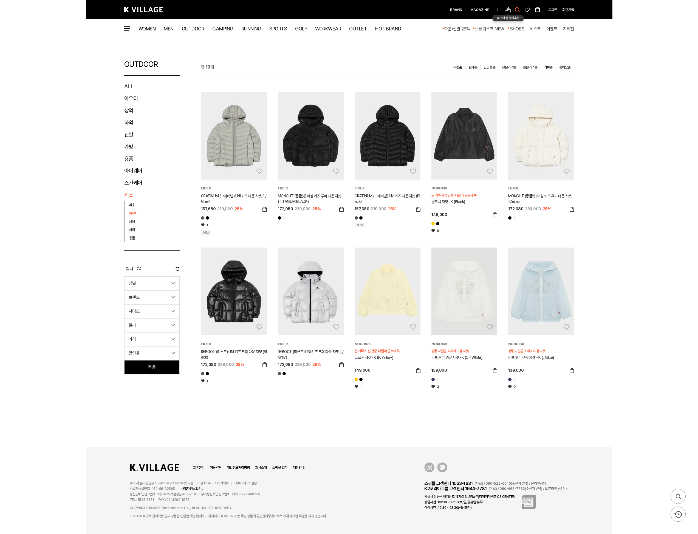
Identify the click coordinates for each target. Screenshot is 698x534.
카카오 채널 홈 (442, 467)
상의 (128, 110)
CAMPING (222, 29)
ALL (129, 86)
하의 (128, 122)
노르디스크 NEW (489, 29)
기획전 (568, 29)
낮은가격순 (509, 67)
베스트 (535, 29)
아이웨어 (133, 171)
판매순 (473, 67)
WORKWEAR (328, 29)
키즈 (128, 195)
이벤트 (552, 29)
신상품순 (489, 67)
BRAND (456, 10)
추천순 (457, 67)
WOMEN (147, 29)
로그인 (552, 10)
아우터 (131, 98)
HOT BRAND (388, 29)
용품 (128, 159)
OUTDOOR (193, 29)
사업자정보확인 (191, 489)
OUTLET (358, 29)
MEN (169, 29)
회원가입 (568, 10)
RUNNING (251, 29)
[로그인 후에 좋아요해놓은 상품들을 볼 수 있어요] (527, 9)
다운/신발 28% (457, 29)
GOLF (301, 29)
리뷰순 (548, 67)
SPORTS (278, 29)
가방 (128, 147)
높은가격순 (530, 67)
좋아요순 (565, 67)
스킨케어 (133, 183)
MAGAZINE (479, 10)
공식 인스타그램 (429, 467)
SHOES (517, 29)
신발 (128, 135)
